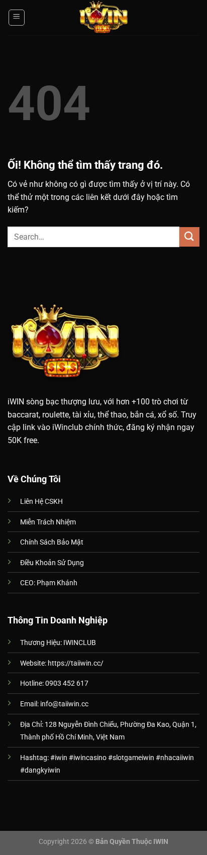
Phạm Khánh (57, 583)
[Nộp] (189, 237)
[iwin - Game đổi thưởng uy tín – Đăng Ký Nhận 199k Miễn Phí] (103, 17)
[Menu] (17, 18)
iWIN (16, 401)
